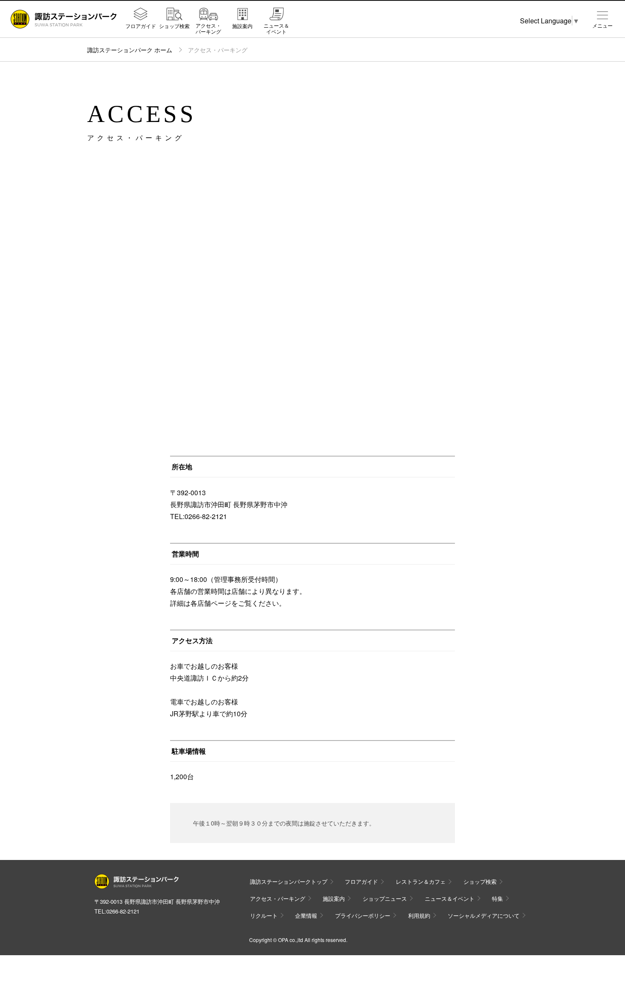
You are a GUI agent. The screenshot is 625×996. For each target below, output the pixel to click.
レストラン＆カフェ (421, 881)
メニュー (602, 25)
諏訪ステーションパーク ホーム (129, 49)
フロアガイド (140, 25)
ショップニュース (385, 898)
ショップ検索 (174, 25)
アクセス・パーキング (208, 28)
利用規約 (419, 915)
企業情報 (306, 915)
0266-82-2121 (122, 911)
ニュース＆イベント (276, 28)
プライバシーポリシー (362, 915)
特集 (497, 898)
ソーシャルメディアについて (484, 915)
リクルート (264, 915)
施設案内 (242, 25)
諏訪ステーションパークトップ (288, 881)
